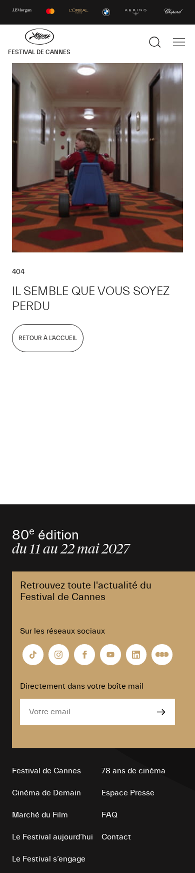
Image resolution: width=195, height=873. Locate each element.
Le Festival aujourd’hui (52, 836)
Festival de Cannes (46, 770)
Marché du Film (40, 814)
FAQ (110, 814)
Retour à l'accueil (47, 338)
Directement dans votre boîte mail (82, 686)
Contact (116, 836)
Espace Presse (128, 792)
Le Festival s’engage (49, 858)
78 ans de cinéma (134, 770)
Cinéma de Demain (46, 792)
